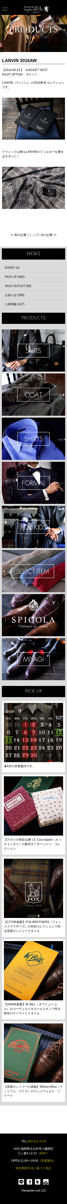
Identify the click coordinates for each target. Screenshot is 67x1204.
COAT (33, 394)
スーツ (32, 74)
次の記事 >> (49, 234)
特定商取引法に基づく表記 (33, 1168)
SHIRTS (33, 439)
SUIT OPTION (13, 74)
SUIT (33, 350)
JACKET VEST (37, 70)
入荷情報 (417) (14, 304)
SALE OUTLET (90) (18, 286)
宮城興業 (33, 659)
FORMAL (33, 483)
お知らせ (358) (14, 295)
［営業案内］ (47, 1160)
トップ (33, 234)
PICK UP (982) (15, 276)
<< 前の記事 (18, 234)
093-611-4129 (37, 1141)
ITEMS (33, 571)
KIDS (33, 527)
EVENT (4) (12, 267)
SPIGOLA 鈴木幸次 (33, 615)
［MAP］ (43, 1153)
